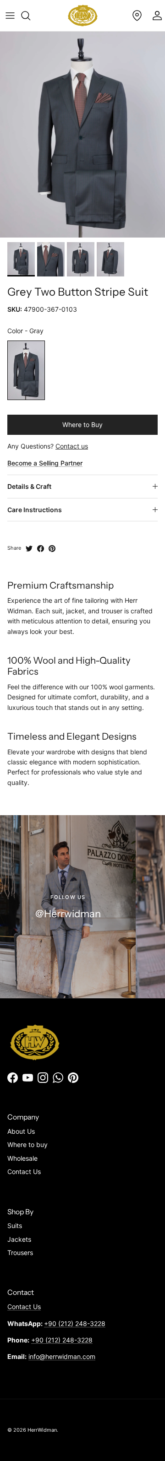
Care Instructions (34, 510)
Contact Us (24, 1171)
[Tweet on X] (29, 548)
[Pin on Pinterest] (52, 548)
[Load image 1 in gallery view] (82, 135)
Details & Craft (29, 486)
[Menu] (10, 15)
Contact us (71, 446)
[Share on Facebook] (40, 548)
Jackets (19, 1239)
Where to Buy (82, 424)
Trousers (20, 1252)
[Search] (30, 15)
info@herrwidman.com (61, 1356)
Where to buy (27, 1144)
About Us (21, 1131)
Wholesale (22, 1158)
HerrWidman (42, 1430)
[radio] (26, 370)
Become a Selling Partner (44, 463)
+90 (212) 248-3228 (74, 1323)
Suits (14, 1225)
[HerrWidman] (83, 16)
